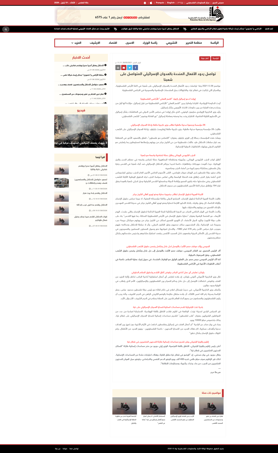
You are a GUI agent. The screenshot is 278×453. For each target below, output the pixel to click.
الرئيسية (216, 58)
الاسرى (130, 43)
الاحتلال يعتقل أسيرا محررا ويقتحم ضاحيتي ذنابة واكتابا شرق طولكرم (159, 29)
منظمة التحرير (194, 43)
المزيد (77, 43)
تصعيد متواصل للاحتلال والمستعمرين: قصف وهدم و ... (81, 84)
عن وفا (58, 449)
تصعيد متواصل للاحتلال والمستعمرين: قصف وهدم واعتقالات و (90, 181)
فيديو (81, 110)
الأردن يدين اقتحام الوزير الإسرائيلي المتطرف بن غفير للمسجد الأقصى (182, 418)
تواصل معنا (74, 449)
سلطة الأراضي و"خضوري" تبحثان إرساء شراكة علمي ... (82, 75)
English (170, 3)
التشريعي (171, 43)
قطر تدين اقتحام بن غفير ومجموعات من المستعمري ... (81, 94)
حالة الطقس (83, 3)
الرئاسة (215, 43)
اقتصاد (113, 43)
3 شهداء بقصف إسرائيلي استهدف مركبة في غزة (80, 143)
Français (160, 3)
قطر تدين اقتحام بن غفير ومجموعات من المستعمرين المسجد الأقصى (213, 419)
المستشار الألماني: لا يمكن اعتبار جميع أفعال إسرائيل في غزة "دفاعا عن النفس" (153, 419)
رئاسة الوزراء (150, 43)
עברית (180, 2)
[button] (58, 127)
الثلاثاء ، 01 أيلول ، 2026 (64, 3)
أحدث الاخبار (81, 58)
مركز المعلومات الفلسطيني (197, 3)
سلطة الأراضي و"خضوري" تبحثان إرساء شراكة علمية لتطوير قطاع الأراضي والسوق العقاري (238, 29)
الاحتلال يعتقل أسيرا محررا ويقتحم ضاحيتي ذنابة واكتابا (92, 168)
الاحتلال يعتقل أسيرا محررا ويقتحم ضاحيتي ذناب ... (83, 65)
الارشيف (95, 43)
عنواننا (65, 449)
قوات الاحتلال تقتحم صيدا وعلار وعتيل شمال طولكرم (90, 219)
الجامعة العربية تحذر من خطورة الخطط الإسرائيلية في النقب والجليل (125, 419)
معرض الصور (218, 3)
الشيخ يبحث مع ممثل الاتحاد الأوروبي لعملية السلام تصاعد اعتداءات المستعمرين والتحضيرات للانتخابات (75, 29)
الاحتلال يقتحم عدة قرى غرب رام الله (92, 205)
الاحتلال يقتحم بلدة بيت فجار (95, 193)
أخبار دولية (205, 58)
